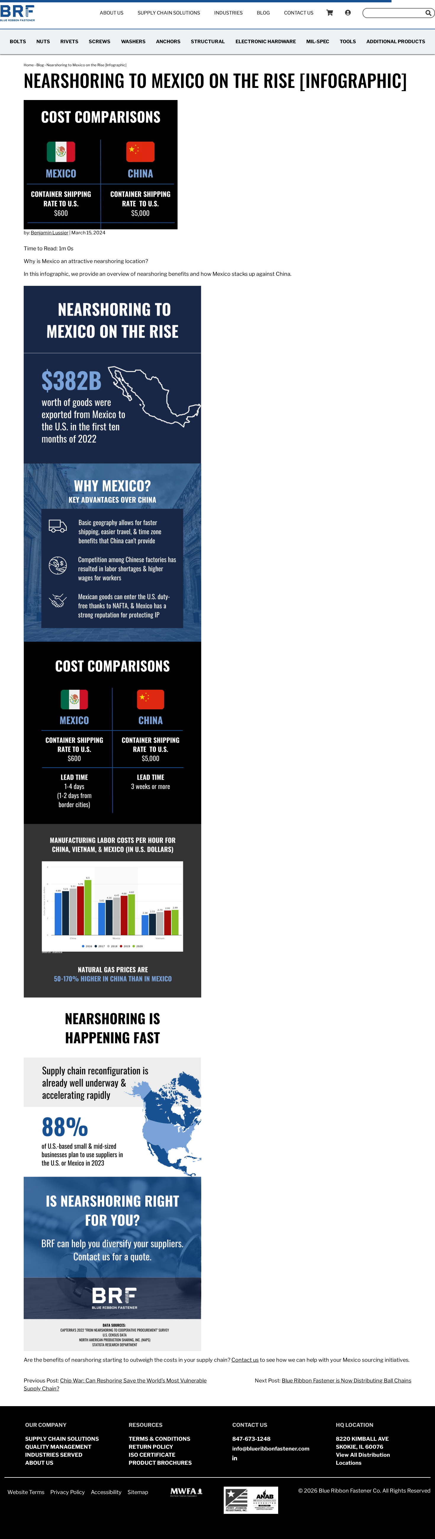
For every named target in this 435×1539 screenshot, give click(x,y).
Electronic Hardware (266, 41)
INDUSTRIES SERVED (54, 1455)
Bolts (18, 41)
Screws (99, 41)
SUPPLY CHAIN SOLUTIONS (62, 1439)
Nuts (43, 41)
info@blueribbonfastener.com (271, 1448)
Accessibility (106, 1492)
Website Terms (25, 1492)
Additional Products (395, 41)
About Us (111, 13)
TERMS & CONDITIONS (159, 1439)
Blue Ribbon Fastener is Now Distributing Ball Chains (346, 1380)
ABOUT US (39, 1463)
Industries (228, 13)
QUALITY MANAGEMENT (58, 1447)
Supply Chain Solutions (169, 13)
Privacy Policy (67, 1492)
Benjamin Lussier (49, 233)
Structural (208, 41)
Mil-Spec (317, 41)
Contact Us (298, 13)
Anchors (168, 41)
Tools (348, 41)
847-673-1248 (251, 1439)
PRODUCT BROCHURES (160, 1463)
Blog (263, 13)
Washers (133, 41)
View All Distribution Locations (363, 1459)
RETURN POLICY (151, 1447)
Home (29, 65)
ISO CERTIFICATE (152, 1455)
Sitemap (138, 1492)
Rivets (69, 41)
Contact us (245, 1360)
